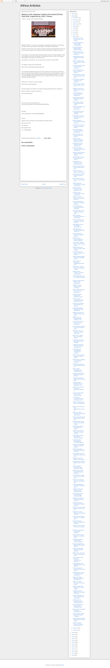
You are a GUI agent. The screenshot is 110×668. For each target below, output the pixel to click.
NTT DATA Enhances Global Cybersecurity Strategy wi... (78, 207)
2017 (73, 647)
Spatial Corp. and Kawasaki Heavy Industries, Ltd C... (78, 318)
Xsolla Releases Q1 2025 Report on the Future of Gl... (79, 463)
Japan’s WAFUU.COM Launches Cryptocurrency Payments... (78, 559)
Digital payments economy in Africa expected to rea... (77, 189)
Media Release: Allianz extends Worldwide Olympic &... (78, 472)
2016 (73, 649)
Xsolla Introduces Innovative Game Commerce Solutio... (78, 467)
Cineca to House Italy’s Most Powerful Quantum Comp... (78, 394)
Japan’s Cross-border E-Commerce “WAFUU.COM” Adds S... (78, 388)
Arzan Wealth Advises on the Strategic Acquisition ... (79, 277)
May (74, 32)
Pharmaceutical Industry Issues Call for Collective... (78, 531)
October (75, 21)
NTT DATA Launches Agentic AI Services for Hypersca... (78, 253)
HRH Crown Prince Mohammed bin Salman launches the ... (79, 414)
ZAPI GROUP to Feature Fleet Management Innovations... (78, 574)
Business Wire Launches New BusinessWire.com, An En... (78, 408)
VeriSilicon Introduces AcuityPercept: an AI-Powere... (78, 39)
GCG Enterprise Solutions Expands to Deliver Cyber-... (79, 175)
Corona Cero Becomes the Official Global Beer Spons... (79, 486)
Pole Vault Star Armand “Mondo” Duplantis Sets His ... (79, 365)
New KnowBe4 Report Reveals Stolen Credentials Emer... (78, 606)
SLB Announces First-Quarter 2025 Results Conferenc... (78, 53)
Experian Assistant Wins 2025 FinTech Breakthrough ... (78, 282)
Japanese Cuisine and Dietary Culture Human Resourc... (79, 90)
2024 (73, 632)
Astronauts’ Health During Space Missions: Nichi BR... (79, 418)
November (75, 19)
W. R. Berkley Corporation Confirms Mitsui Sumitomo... (79, 67)
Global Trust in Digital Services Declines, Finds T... (78, 337)
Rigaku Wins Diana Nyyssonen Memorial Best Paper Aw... (78, 578)
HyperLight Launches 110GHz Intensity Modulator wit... (78, 144)
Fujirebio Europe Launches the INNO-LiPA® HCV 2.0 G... (78, 300)
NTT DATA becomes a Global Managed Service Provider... (78, 495)
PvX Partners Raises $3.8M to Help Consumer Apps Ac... (78, 540)
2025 (73, 16)
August (75, 26)
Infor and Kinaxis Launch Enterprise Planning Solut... (78, 212)
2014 (73, 653)
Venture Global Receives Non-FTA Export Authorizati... (78, 291)
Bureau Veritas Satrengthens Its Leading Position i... (78, 370)
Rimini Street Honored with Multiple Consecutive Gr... (78, 226)
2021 (73, 638)
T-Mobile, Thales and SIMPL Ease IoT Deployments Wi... (78, 490)
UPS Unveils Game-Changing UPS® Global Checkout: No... (79, 149)
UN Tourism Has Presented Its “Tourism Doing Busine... (79, 193)
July (74, 28)
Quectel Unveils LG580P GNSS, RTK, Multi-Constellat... (78, 615)
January (75, 630)
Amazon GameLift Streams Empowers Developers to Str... (78, 624)
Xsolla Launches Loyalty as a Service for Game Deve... (78, 476)
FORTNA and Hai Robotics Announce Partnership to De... (78, 601)
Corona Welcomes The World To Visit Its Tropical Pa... (78, 323)
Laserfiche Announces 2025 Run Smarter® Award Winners (78, 346)
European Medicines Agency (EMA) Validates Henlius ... (78, 48)
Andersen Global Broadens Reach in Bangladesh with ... (78, 384)
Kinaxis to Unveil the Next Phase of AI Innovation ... (79, 527)
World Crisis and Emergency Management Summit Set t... (78, 262)
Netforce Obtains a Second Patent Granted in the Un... (79, 122)
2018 (73, 645)
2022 (73, 636)
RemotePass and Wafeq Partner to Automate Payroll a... (78, 446)
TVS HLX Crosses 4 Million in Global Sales (78, 171)
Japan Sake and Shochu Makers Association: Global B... (78, 374)
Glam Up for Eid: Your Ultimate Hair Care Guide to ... (78, 135)
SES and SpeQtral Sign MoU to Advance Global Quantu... (79, 62)
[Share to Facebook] (48, 138)
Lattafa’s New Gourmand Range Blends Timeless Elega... (79, 619)
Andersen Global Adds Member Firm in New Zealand (78, 587)
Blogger (62, 665)
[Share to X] (47, 138)
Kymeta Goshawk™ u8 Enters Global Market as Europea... (78, 597)
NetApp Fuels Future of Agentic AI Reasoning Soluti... (78, 314)
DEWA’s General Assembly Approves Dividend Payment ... (78, 239)
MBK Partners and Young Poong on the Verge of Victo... (79, 554)
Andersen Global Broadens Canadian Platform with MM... (78, 140)
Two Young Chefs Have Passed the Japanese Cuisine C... (78, 221)
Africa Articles (30, 5)
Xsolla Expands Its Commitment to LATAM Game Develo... (79, 184)
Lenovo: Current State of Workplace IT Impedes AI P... (79, 518)
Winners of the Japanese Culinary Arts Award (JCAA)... (79, 356)
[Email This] (44, 138)
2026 (73, 14)
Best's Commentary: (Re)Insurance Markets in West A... (79, 504)
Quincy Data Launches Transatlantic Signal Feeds (78, 103)
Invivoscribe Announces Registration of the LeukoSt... (78, 112)
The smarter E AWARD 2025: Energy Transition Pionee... (79, 244)
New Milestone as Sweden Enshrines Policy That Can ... (78, 163)
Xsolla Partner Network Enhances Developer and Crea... (78, 499)
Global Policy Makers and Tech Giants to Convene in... (79, 108)
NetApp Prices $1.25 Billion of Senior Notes (78, 459)
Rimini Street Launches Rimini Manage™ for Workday (78, 117)
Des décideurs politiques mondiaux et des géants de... (78, 80)
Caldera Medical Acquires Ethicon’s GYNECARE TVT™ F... (79, 258)
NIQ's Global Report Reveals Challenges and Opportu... (78, 131)
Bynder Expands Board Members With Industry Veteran (79, 545)
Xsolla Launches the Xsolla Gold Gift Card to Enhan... (79, 569)
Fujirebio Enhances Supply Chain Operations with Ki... (78, 295)
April (74, 34)
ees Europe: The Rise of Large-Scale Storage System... (78, 126)
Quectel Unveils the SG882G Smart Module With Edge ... (79, 592)
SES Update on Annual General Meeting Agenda (78, 427)
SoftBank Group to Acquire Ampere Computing (77, 286)
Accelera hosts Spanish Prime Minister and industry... (78, 305)
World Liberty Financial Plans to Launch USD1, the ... (79, 180)
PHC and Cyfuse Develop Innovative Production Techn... (79, 327)
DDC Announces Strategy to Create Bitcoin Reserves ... (79, 361)
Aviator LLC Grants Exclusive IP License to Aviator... (79, 583)
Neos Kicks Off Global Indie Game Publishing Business (79, 203)
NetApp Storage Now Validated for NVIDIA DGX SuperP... (78, 309)
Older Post (62, 184)
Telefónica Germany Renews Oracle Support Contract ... (79, 513)
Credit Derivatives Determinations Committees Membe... (78, 441)
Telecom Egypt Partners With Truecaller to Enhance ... (78, 71)
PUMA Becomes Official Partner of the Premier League (78, 423)
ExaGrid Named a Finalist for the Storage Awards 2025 (79, 76)
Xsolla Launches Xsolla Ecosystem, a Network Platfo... (78, 536)
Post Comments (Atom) (46, 188)
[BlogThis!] (46, 138)
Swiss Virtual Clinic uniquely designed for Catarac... (78, 235)
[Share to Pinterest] (50, 138)
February (75, 628)
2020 (73, 640)
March (74, 36)
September (76, 23)
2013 (73, 655)
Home (43, 184)
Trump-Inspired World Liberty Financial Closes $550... (79, 379)
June (74, 30)
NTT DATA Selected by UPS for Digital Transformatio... (78, 44)
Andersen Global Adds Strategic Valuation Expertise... (78, 550)
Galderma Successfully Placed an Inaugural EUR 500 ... (78, 432)
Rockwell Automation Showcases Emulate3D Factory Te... (79, 450)
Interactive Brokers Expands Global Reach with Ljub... (79, 522)
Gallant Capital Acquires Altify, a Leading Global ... (79, 403)
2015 (73, 651)
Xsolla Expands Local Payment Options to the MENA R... (79, 565)
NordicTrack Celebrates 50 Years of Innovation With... (78, 481)
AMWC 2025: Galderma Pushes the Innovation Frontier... (78, 268)
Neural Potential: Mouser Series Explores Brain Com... (78, 167)
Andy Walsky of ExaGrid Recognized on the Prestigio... (78, 341)
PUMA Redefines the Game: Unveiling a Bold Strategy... (79, 248)
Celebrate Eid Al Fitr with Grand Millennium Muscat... (78, 158)
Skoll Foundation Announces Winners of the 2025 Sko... (79, 216)
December (75, 17)
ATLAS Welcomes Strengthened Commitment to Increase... (77, 351)
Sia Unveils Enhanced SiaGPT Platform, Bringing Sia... (78, 94)
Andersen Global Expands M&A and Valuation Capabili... (79, 154)
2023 (73, 634)
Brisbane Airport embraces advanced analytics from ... (78, 272)
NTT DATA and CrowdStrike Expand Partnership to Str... (78, 399)
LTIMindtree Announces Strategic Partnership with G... (78, 58)
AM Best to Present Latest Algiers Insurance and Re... (79, 508)
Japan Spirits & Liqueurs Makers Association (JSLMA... (78, 99)
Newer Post (24, 184)
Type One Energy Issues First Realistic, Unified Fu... (78, 85)
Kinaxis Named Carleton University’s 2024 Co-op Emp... (79, 455)
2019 (73, 642)
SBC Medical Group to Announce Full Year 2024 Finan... (78, 332)
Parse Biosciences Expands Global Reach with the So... (79, 230)
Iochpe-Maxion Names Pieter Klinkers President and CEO (78, 436)
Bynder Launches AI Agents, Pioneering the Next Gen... (79, 198)
